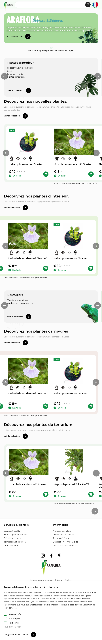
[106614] (91, 494)
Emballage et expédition (15, 534)
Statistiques (14, 618)
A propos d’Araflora (62, 531)
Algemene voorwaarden (41, 580)
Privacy (58, 580)
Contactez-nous (11, 545)
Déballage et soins (12, 538)
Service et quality (12, 531)
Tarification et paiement (15, 542)
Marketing (13, 623)
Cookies (68, 580)
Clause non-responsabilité (65, 545)
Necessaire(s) (14, 614)
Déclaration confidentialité (65, 542)
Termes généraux (61, 538)
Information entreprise (63, 534)
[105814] (45, 174)
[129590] (91, 174)
